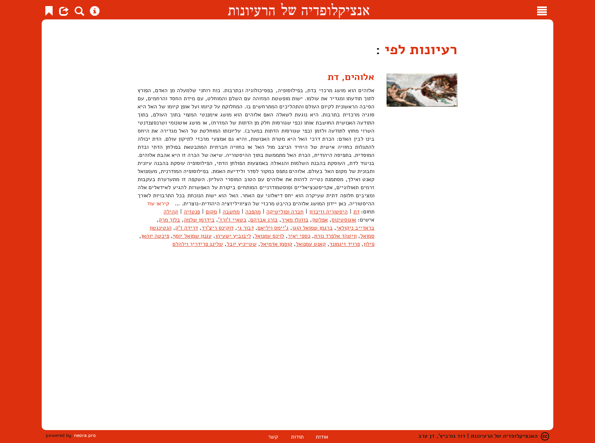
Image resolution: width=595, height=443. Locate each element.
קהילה (171, 211)
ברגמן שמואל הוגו (312, 228)
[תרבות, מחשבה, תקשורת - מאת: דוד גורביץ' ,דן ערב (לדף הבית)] (298, 9)
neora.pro (85, 435)
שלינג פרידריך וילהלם (197, 244)
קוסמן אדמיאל (276, 244)
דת (356, 211)
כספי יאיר (299, 236)
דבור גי (245, 228)
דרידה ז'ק (186, 228)
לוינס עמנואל (269, 236)
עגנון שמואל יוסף (192, 236)
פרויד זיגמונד (344, 244)
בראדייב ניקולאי (355, 228)
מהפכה (253, 211)
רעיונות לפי (418, 49)
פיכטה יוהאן (155, 236)
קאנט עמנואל (311, 244)
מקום (211, 211)
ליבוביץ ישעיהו (233, 236)
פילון (368, 244)
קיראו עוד (158, 203)
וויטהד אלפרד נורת (335, 236)
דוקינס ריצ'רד (218, 228)
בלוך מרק (169, 220)
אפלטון (320, 220)
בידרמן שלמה (199, 220)
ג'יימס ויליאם (273, 228)
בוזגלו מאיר (294, 220)
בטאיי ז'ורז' (232, 220)
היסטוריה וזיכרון (328, 211)
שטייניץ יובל (242, 244)
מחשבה (231, 211)
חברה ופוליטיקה (285, 211)
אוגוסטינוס (344, 220)
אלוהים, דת (350, 76)
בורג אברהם (264, 220)
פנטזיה (192, 211)
